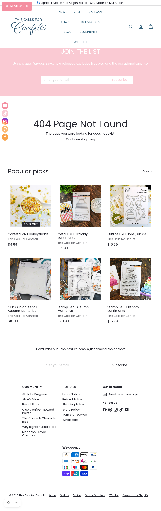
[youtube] (5, 105)
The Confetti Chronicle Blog (39, 420)
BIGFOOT (96, 11)
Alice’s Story (31, 399)
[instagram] (5, 121)
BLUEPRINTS (89, 31)
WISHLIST (80, 42)
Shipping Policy (73, 404)
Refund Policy (72, 399)
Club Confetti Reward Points (38, 411)
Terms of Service (74, 414)
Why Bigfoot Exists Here (39, 427)
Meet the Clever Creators (34, 433)
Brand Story (30, 404)
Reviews (17, 6)
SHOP (65, 21)
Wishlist (114, 495)
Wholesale (70, 420)
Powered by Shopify (135, 495)
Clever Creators (95, 495)
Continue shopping (80, 139)
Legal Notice (71, 394)
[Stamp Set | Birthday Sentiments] (130, 291)
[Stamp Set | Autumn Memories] (80, 291)
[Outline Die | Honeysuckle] (130, 216)
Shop (52, 495)
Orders (64, 495)
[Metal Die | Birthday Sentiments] (80, 218)
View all (147, 171)
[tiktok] (5, 113)
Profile (77, 495)
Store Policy (71, 409)
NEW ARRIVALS (70, 11)
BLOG (67, 31)
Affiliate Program (34, 394)
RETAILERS (89, 21)
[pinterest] (5, 129)
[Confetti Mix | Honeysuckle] (31, 216)
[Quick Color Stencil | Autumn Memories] (31, 291)
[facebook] (5, 137)
